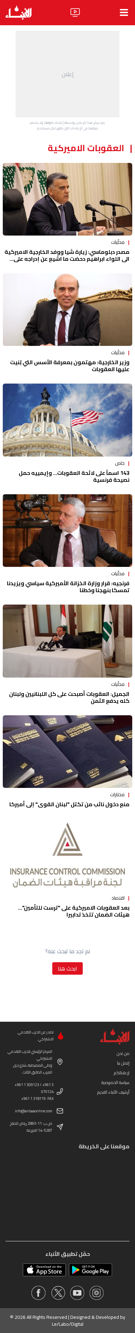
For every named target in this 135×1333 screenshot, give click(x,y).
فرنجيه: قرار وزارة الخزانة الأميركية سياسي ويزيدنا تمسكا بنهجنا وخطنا (68, 586)
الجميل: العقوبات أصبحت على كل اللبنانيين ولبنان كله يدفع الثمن (69, 697)
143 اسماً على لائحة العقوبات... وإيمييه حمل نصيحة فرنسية (74, 476)
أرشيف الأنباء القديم (113, 1092)
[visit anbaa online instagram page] (96, 1293)
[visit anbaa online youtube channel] (77, 1293)
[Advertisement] (67, 74)
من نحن (123, 1053)
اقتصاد (118, 897)
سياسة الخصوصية (115, 1082)
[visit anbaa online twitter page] (58, 1293)
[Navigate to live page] (75, 12)
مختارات (117, 794)
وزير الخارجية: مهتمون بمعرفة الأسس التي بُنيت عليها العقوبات (69, 365)
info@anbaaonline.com (33, 1110)
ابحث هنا (67, 968)
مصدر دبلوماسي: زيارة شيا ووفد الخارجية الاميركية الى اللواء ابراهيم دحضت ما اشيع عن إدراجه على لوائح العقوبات (66, 259)
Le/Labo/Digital (67, 1324)
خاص (120, 463)
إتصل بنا (123, 1063)
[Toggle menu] (123, 12)
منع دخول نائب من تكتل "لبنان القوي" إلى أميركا (69, 804)
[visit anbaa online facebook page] (38, 1293)
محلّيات (118, 242)
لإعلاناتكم (121, 1073)
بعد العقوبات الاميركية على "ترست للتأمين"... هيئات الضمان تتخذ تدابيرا (73, 911)
